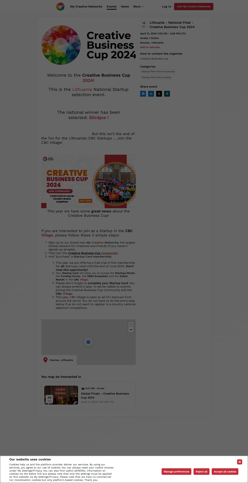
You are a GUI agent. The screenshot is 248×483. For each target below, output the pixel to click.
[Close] (239, 461)
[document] (124, 469)
